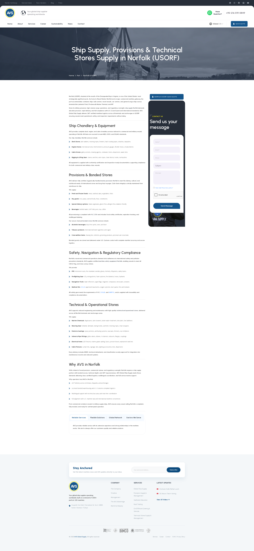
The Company (116, 489)
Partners (155, 537)
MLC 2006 (94, 214)
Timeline (114, 493)
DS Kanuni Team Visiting (167, 494)
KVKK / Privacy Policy (178, 537)
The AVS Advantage (118, 502)
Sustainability (57, 24)
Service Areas (27, 3)
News (70, 24)
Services (31, 24)
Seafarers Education (141, 500)
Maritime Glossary (117, 506)
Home (9, 24)
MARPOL (111, 292)
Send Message (167, 206)
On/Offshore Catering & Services (142, 510)
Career (43, 24)
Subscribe (173, 470)
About (20, 24)
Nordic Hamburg (11, 3)
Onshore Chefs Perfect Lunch (169, 489)
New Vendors (41, 3)
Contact (81, 24)
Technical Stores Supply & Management (142, 517)
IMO (98, 292)
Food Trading (138, 504)
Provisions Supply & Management (140, 494)
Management (115, 497)
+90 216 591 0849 (235, 12)
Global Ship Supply (140, 489)
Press (60, 3)
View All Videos (162, 500)
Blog (52, 3)
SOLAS (83, 287)
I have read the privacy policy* (164, 188)
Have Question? (217, 13)
